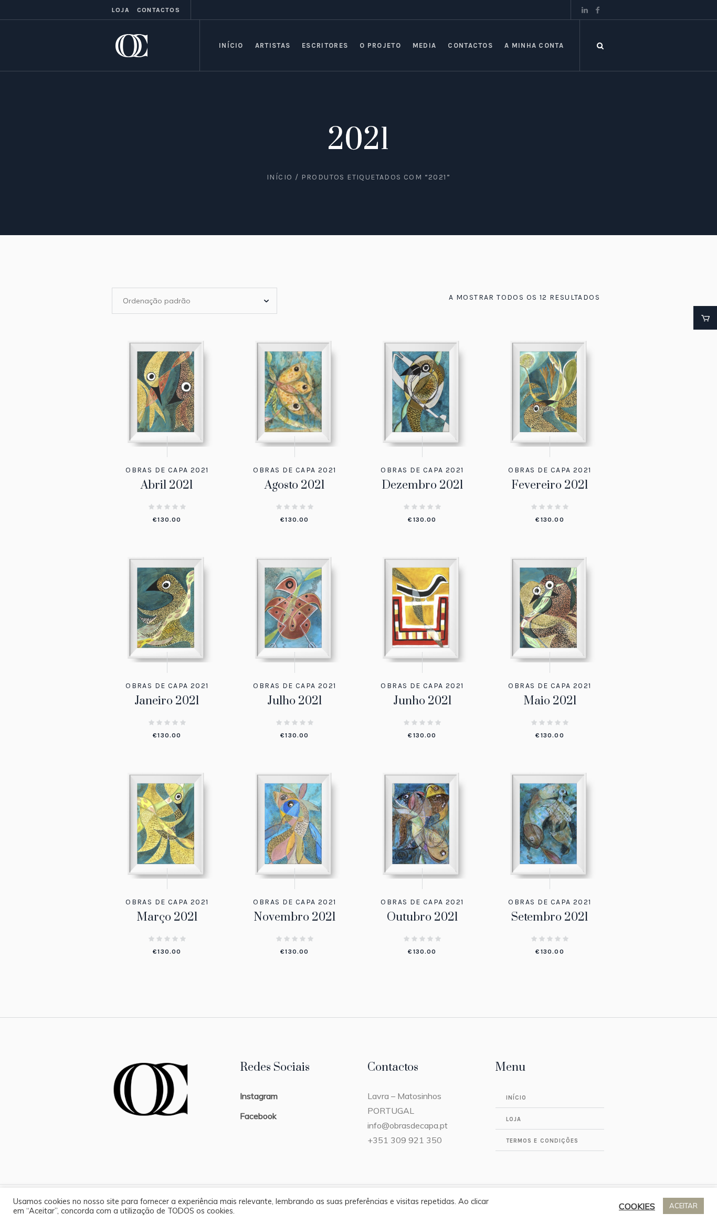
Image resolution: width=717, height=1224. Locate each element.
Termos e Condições (542, 1140)
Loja (121, 10)
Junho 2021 (422, 701)
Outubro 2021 (422, 917)
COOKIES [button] (637, 1206)
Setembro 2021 (549, 917)
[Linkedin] (585, 10)
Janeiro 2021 (166, 701)
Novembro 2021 (295, 917)
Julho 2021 (294, 701)
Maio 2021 (550, 701)
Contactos (158, 10)
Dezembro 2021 (422, 485)
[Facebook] (597, 10)
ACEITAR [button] (683, 1205)
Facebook (258, 1116)
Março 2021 (167, 917)
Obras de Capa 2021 (166, 470)
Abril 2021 (167, 485)
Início (279, 177)
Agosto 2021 (295, 485)
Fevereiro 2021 (549, 485)
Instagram (259, 1096)
